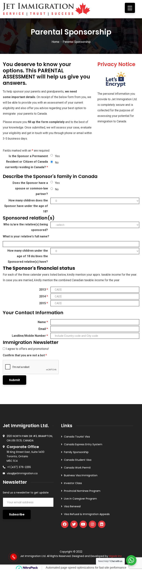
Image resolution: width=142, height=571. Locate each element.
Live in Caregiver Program (80, 498)
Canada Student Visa (77, 460)
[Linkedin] (101, 524)
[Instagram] (92, 524)
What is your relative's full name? (26, 236)
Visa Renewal (72, 506)
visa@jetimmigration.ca (22, 473)
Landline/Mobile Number (30, 335)
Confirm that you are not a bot (25, 355)
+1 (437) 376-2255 (19, 467)
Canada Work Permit (77, 467)
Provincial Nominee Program (82, 491)
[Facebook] (64, 524)
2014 (43, 296)
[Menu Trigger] (130, 8)
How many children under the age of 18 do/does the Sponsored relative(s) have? (27, 256)
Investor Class (73, 483)
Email (43, 329)
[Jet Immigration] (46, 8)
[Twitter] (74, 524)
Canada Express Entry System (83, 444)
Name (43, 322)
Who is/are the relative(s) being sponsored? (25, 227)
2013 (43, 289)
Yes (57, 156)
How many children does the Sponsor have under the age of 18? (26, 206)
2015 (43, 303)
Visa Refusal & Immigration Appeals (87, 514)
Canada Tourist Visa (77, 436)
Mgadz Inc (115, 556)
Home (55, 42)
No (57, 162)
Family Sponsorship (76, 452)
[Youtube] (83, 524)
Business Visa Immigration (80, 475)
